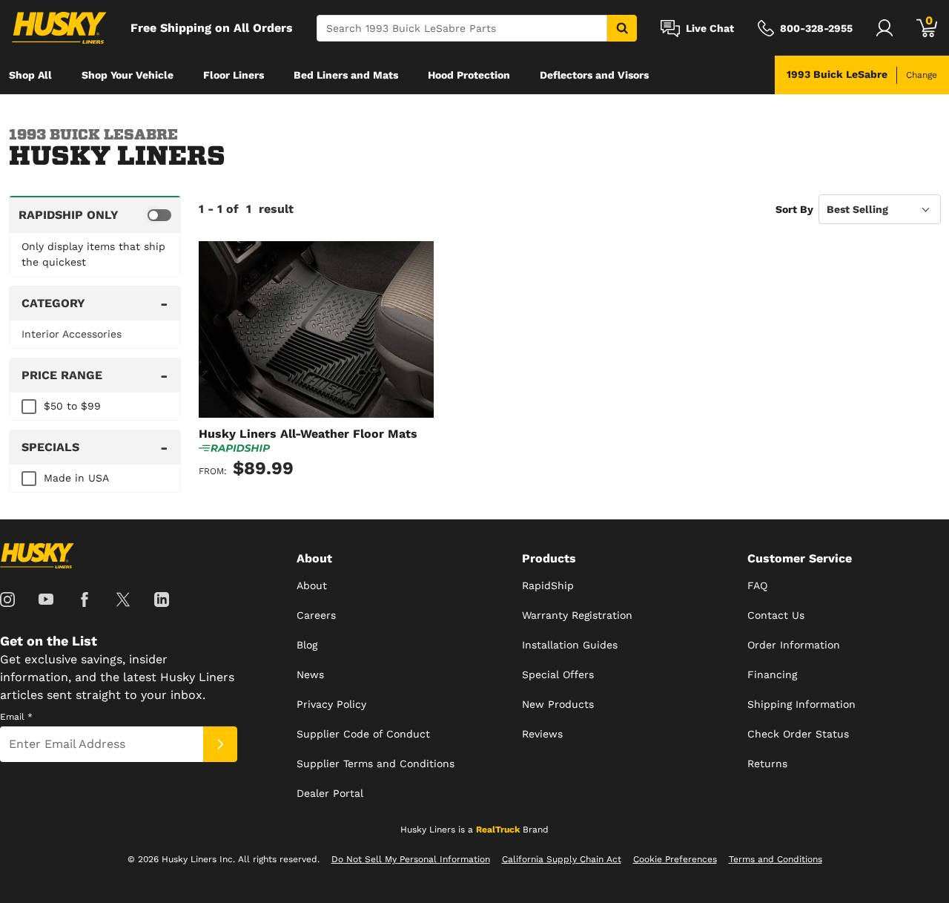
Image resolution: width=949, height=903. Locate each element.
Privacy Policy (331, 704)
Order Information (793, 645)
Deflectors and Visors (594, 75)
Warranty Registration (577, 615)
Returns (767, 763)
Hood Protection (469, 75)
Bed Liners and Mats (346, 75)
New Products (558, 704)
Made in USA (76, 478)
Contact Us (775, 615)
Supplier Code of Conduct (363, 734)
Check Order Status (798, 734)
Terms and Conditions (775, 859)
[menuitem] (30, 75)
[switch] (95, 214)
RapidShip (548, 585)
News (310, 674)
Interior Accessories (72, 334)
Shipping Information (801, 704)
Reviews (542, 734)
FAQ (757, 585)
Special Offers (558, 674)
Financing (772, 674)
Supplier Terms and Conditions (375, 763)
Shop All (30, 75)
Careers (316, 615)
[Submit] (220, 744)
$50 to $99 (72, 406)
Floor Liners (233, 75)
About (312, 585)
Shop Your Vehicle (127, 75)
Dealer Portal (330, 793)
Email (16, 717)
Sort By (794, 209)
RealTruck (498, 829)
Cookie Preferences (675, 859)
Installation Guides (570, 645)
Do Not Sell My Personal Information (410, 859)
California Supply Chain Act (561, 859)
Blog (307, 645)
